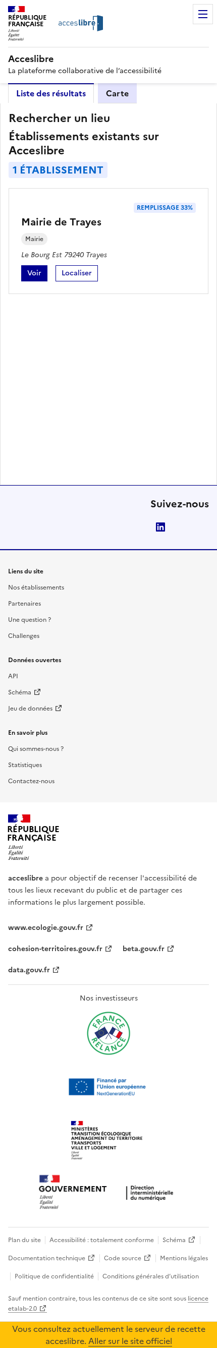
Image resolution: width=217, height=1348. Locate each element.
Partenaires (24, 603)
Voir (37, 274)
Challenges (23, 635)
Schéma (19, 692)
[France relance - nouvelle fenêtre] (108, 1033)
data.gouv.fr (29, 970)
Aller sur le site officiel (130, 1341)
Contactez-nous (31, 781)
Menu (203, 14)
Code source (122, 1258)
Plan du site (24, 1240)
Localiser (80, 274)
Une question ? (29, 619)
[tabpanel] (108, 294)
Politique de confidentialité (54, 1276)
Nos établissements (36, 587)
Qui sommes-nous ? (36, 748)
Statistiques (25, 765)
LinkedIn (160, 527)
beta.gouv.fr (144, 949)
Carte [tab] (117, 93)
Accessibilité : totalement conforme (101, 1240)
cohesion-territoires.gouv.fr (55, 949)
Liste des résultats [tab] (51, 93)
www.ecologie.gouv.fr (45, 927)
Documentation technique (46, 1258)
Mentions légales (184, 1258)
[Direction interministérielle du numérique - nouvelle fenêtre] (108, 1193)
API (13, 676)
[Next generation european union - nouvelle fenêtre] (108, 1086)
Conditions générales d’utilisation (150, 1276)
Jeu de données (30, 708)
